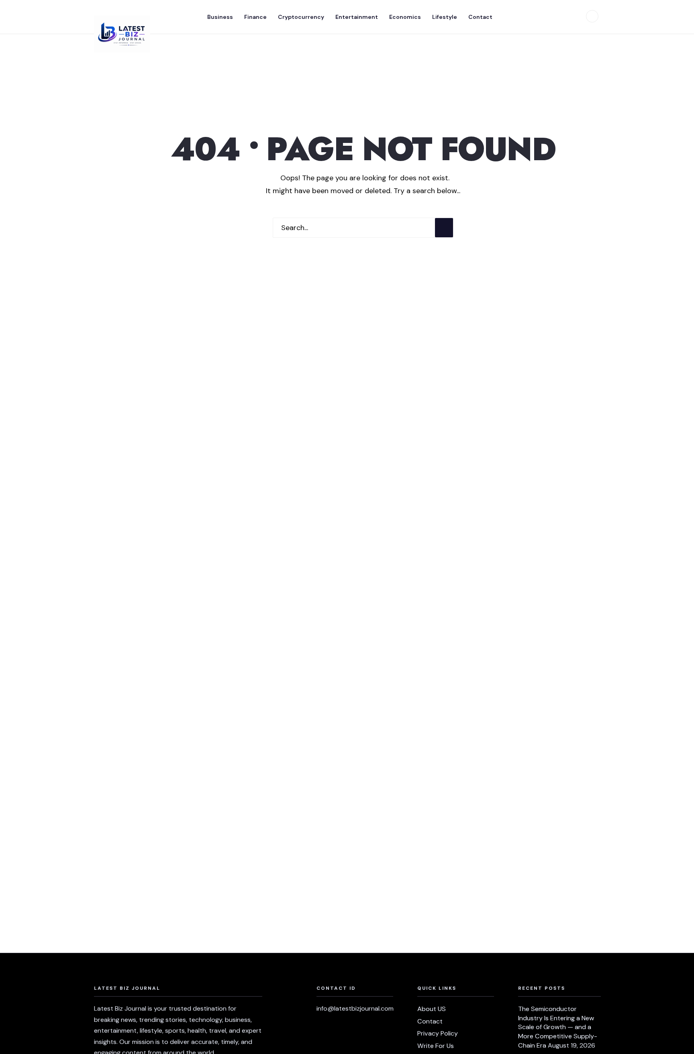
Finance (255, 16)
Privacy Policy (437, 1033)
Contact (480, 16)
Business (220, 16)
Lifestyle (444, 16)
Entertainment (356, 16)
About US (431, 1009)
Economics (405, 16)
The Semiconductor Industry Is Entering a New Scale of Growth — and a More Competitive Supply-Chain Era (557, 1027)
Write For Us (435, 1046)
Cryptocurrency (301, 16)
